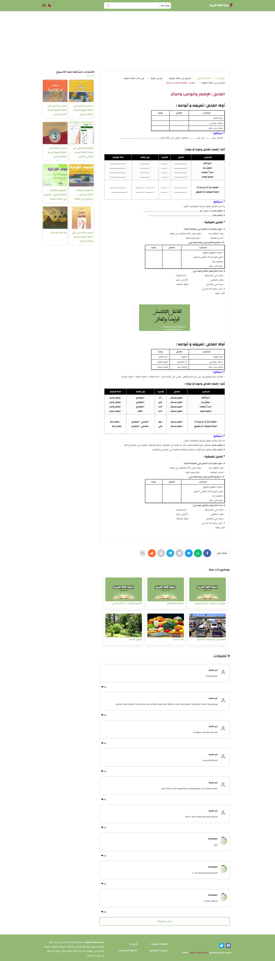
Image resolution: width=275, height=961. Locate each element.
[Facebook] (207, 554)
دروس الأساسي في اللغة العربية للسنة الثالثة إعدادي (82, 236)
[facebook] (228, 945)
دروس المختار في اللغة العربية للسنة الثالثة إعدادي (57, 152)
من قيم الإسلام (59, 232)
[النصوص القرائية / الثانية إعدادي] (207, 589)
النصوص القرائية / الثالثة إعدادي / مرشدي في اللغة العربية (84, 194)
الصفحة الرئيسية (159, 944)
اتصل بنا (134, 944)
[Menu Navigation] (44, 5)
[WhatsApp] (198, 554)
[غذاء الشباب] (165, 625)
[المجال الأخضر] (123, 625)
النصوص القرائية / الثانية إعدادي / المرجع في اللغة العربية (55, 194)
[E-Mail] (180, 554)
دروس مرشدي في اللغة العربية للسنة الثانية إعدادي (57, 110)
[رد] (104, 687)
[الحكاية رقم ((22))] (165, 589)
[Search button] (108, 5)
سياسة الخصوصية (158, 950)
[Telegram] (171, 554)
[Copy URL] (143, 554)
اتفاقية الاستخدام (128, 950)
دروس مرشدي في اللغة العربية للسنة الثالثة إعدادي (83, 110)
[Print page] (161, 554)
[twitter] (221, 945)
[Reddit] (152, 554)
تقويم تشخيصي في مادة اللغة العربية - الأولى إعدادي (83, 152)
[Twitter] (189, 554)
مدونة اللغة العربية (199, 953)
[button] (50, 5)
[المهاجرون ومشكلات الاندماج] (207, 625)
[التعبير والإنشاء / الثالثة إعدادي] (123, 589)
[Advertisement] (137, 44)
